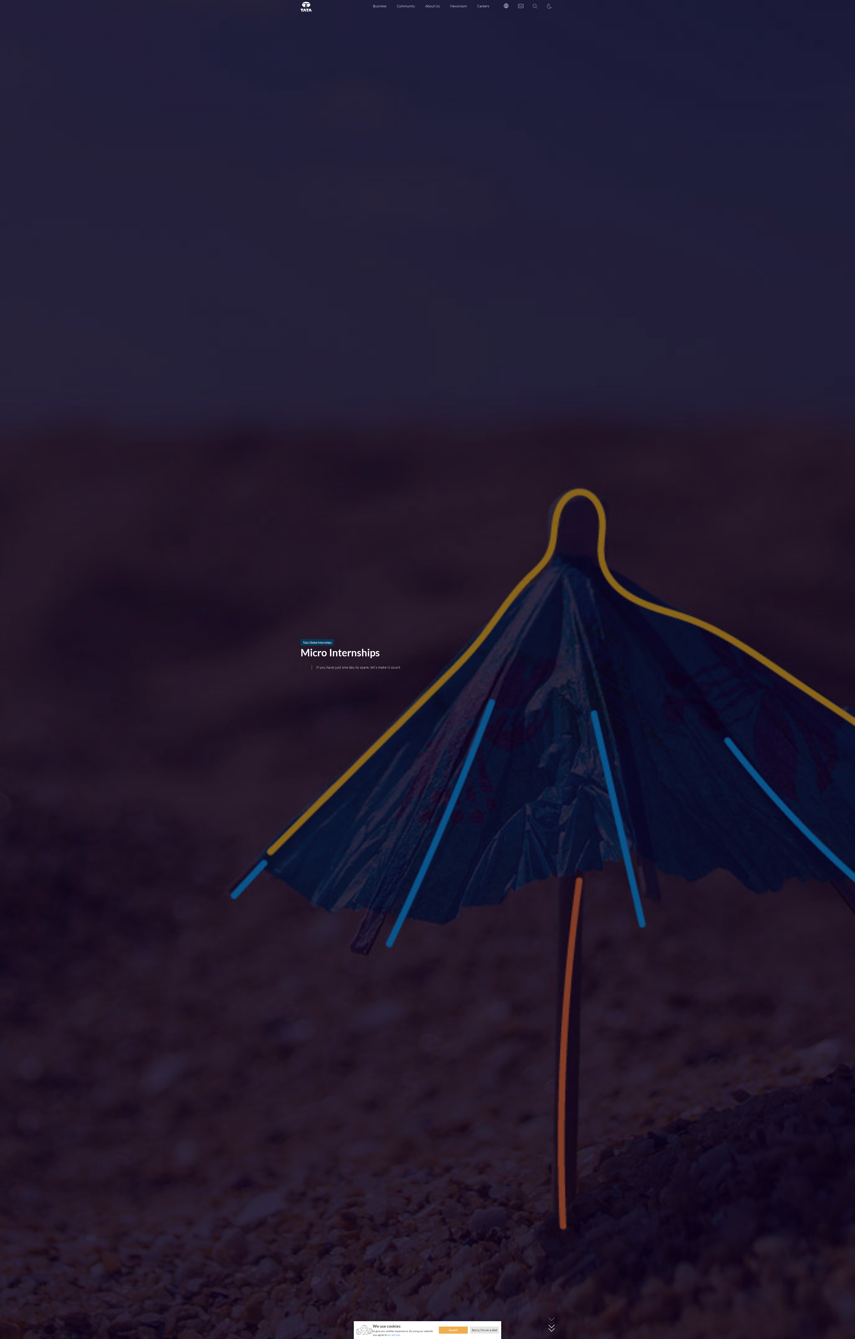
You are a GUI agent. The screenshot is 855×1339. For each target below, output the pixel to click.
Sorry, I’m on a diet (484, 1330)
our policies (393, 1335)
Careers (483, 6)
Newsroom (458, 6)
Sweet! (453, 1330)
